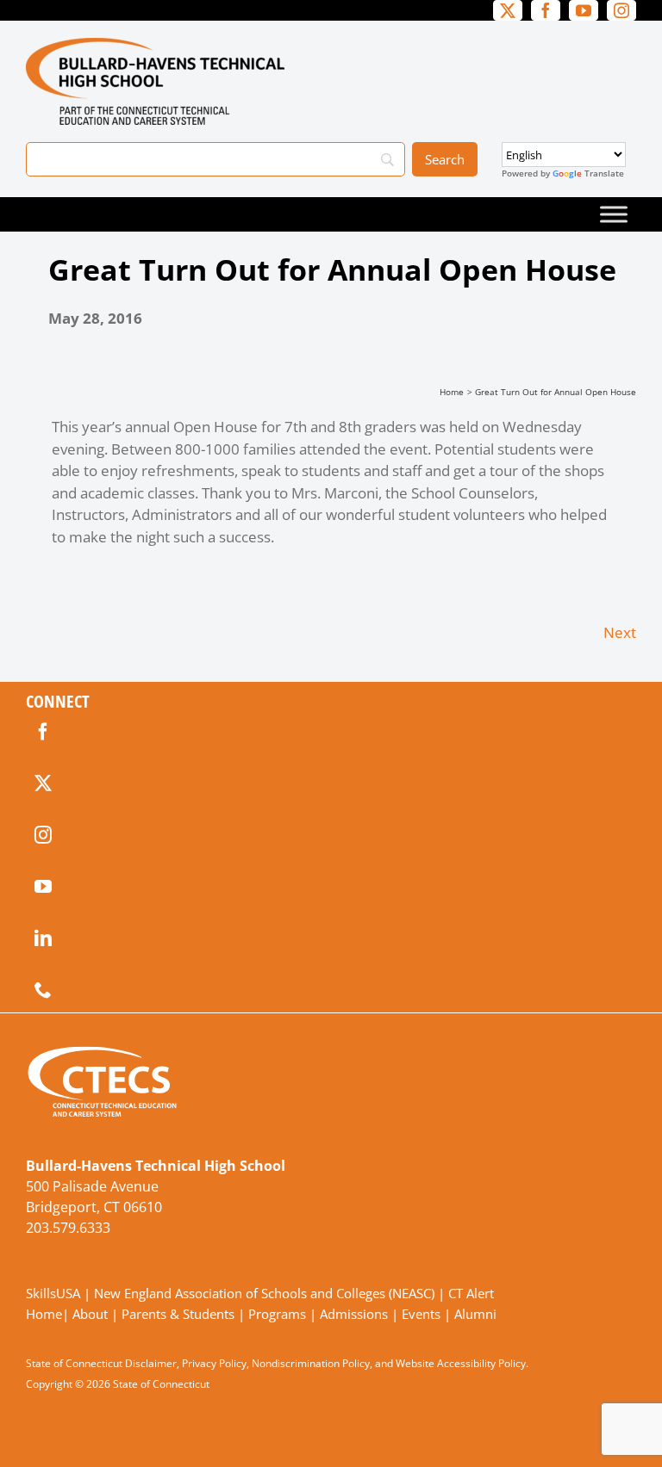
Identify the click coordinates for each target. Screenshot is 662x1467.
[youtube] (43, 886)
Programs (277, 1313)
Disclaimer (151, 1363)
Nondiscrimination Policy (311, 1363)
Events (421, 1313)
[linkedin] (43, 938)
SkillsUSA (55, 1293)
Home (44, 1313)
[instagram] (43, 835)
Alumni (475, 1313)
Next (619, 632)
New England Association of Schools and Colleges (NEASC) (264, 1293)
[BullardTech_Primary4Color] (155, 45)
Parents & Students (178, 1313)
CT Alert (471, 1293)
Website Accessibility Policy (461, 1363)
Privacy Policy (214, 1363)
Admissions (354, 1313)
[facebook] (43, 731)
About (90, 1313)
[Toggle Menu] (614, 214)
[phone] (43, 990)
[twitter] (43, 783)
